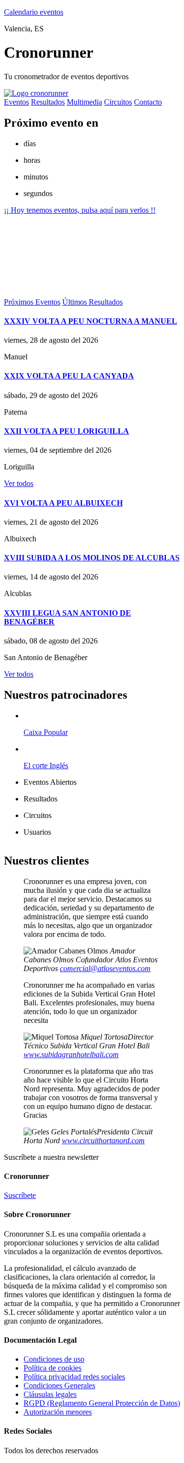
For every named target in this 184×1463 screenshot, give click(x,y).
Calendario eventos (33, 12)
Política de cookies (52, 1368)
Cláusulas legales (50, 1394)
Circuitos (118, 102)
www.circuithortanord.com (103, 1140)
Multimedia (84, 102)
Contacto (148, 102)
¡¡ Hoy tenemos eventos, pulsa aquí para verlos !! (80, 210)
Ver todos (18, 483)
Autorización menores (58, 1412)
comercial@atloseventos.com (105, 968)
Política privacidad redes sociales (74, 1377)
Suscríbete (20, 1195)
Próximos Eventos (32, 302)
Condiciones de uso (54, 1359)
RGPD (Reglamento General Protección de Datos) (102, 1403)
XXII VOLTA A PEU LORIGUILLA (66, 431)
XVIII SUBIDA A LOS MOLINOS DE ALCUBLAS (92, 558)
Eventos (16, 102)
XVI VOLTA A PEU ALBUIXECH (63, 503)
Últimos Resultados (92, 302)
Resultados (48, 102)
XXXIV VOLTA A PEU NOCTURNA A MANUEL (90, 321)
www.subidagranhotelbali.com (71, 1054)
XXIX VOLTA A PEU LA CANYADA (69, 376)
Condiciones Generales (59, 1385)
